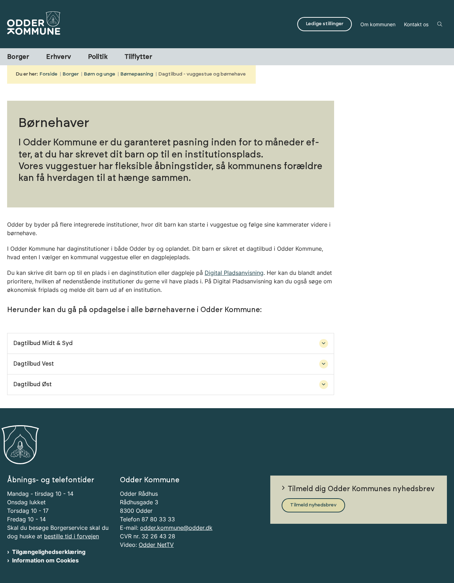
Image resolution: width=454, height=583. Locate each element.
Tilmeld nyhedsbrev (313, 505)
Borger (18, 57)
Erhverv (58, 57)
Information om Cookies (45, 560)
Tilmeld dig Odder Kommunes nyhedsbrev (361, 489)
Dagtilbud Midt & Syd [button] (43, 343)
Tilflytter (138, 57)
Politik (97, 57)
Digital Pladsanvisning (234, 272)
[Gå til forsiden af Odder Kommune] (150, 24)
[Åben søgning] (440, 24)
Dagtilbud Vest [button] (33, 364)
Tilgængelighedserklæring (48, 551)
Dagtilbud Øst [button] (32, 384)
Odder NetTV (156, 544)
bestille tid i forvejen (71, 536)
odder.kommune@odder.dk (176, 527)
